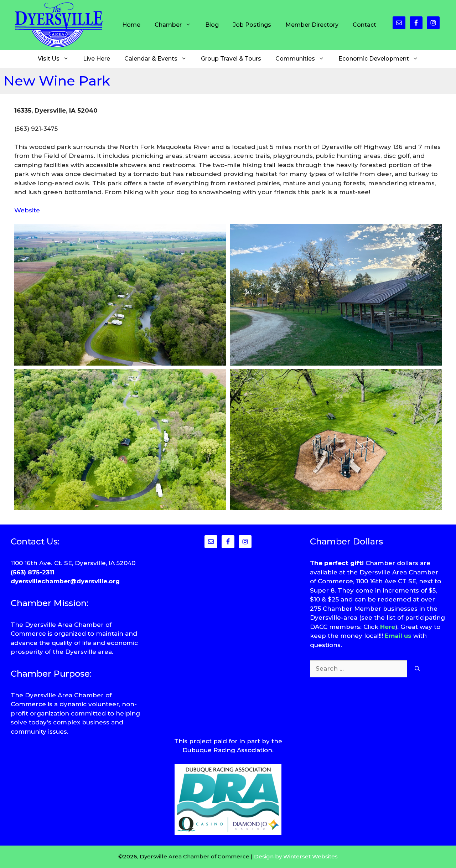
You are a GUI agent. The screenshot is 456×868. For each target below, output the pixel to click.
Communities (295, 58)
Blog (212, 24)
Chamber (168, 24)
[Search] (417, 668)
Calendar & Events (150, 58)
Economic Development (373, 58)
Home (131, 24)
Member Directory (311, 24)
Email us (398, 635)
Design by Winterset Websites (296, 856)
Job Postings (252, 24)
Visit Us (48, 58)
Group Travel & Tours (231, 58)
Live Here (96, 58)
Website (27, 210)
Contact (364, 24)
